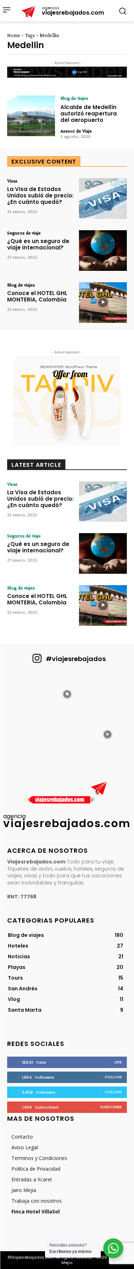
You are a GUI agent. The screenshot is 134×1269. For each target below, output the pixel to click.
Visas (12, 180)
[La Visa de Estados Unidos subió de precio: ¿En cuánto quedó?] (103, 198)
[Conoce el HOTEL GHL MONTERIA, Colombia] (103, 302)
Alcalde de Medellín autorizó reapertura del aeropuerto (88, 113)
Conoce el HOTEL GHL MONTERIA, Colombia (37, 296)
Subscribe (111, 1107)
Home (13, 35)
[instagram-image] (26, 693)
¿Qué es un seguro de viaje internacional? (38, 244)
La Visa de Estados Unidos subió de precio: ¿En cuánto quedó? (40, 195)
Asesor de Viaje (76, 131)
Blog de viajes (74, 98)
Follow (113, 1077)
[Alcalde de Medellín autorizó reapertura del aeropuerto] (31, 116)
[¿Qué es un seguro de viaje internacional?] (103, 250)
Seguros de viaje (24, 232)
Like (118, 1062)
